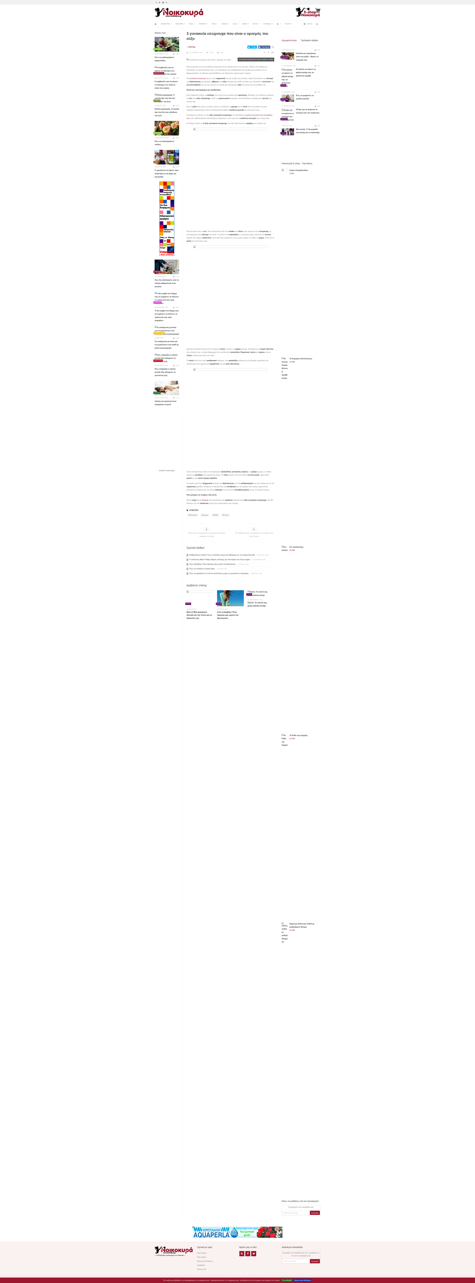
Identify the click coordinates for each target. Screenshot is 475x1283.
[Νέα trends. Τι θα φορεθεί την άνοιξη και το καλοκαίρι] (288, 132)
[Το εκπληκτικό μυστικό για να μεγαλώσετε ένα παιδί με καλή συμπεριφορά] (167, 331)
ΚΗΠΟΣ (255, 24)
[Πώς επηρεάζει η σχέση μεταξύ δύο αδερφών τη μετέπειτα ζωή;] (167, 358)
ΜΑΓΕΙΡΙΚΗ (179, 24)
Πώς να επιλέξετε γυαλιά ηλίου (202, 569)
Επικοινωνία (201, 1269)
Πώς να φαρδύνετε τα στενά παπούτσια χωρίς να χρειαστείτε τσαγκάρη (218, 573)
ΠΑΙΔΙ (235, 24)
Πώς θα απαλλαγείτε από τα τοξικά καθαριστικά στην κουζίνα (167, 283)
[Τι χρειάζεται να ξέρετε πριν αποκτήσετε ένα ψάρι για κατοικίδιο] (167, 157)
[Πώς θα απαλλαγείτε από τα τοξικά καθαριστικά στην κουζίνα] (167, 267)
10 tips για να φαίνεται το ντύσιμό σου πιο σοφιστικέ (307, 111)
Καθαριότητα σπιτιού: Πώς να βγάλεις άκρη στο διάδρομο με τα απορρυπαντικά (222, 555)
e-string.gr (204, 500)
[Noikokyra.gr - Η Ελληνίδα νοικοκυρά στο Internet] (179, 12)
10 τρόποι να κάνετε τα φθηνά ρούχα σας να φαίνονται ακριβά (306, 72)
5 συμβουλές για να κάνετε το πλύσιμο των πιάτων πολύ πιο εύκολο (166, 84)
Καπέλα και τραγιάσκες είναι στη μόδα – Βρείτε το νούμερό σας (307, 56)
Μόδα (216, 515)
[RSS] (241, 1253)
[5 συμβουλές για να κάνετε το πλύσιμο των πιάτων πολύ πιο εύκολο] (167, 71)
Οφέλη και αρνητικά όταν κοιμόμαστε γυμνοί (165, 402)
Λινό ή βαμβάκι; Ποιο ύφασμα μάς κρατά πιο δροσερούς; (212, 564)
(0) (309, 24)
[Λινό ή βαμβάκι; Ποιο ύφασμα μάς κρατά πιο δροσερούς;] (230, 598)
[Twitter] (160, 2)
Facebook (266, 47)
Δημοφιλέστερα (289, 40)
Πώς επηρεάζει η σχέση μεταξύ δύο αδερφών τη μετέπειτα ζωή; (165, 372)
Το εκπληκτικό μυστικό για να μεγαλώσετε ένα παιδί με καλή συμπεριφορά (167, 344)
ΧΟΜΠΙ (244, 24)
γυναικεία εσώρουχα (197, 78)
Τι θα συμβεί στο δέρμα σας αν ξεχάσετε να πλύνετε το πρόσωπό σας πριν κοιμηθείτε (167, 315)
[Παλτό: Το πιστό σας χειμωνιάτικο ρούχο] (261, 593)
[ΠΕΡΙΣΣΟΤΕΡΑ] (279, 24)
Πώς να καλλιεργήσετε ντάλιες (164, 143)
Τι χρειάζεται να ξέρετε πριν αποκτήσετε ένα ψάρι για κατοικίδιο (167, 173)
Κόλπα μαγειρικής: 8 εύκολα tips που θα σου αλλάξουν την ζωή (167, 112)
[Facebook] (156, 2)
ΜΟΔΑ (191, 24)
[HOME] (156, 24)
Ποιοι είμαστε (201, 1253)
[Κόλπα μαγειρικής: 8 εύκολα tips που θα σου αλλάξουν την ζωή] (167, 98)
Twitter (253, 47)
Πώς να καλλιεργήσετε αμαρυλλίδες (164, 59)
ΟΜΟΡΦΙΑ (202, 24)
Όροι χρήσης (201, 1257)
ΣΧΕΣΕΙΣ (224, 24)
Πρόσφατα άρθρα (309, 40)
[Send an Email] (163, 2)
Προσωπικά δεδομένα (302, 1280)
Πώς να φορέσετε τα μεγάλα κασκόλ (305, 97)
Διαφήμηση (201, 1265)
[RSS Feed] (167, 2)
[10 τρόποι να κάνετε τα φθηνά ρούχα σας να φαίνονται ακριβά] (288, 78)
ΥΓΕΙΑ (214, 24)
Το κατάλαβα (287, 1280)
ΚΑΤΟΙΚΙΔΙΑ (267, 24)
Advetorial (193, 515)
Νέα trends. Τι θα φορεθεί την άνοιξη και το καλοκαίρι (308, 131)
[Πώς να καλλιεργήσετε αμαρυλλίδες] (167, 44)
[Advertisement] (250, 12)
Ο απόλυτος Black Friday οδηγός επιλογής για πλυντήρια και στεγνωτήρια (219, 559)
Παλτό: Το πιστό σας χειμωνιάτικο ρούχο (257, 604)
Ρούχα (192, 47)
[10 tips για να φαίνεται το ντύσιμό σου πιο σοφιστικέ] (288, 114)
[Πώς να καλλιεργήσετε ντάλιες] (167, 128)
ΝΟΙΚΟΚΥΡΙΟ (165, 24)
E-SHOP (287, 24)
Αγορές (205, 515)
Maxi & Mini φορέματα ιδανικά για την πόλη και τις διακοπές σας (199, 615)
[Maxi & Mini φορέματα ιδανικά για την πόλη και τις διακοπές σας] (200, 598)
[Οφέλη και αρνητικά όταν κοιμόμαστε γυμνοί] (167, 388)
